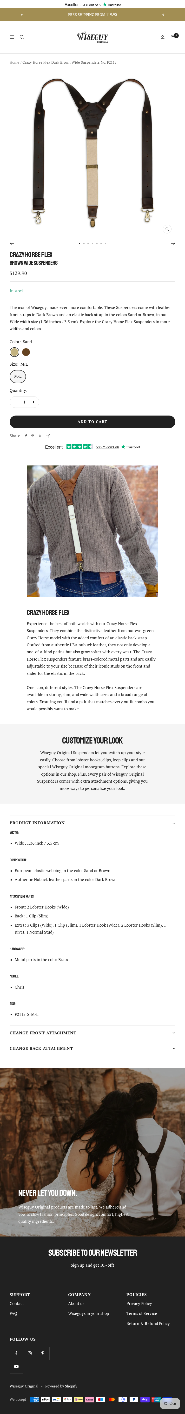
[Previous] (12, 243)
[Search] (22, 37)
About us (76, 1303)
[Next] (173, 243)
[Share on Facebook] (26, 435)
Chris (19, 987)
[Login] (162, 37)
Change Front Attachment (43, 1033)
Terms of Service (141, 1313)
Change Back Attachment (41, 1048)
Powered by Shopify (61, 1386)
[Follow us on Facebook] (16, 1353)
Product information (37, 823)
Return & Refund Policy (148, 1323)
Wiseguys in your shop (88, 1313)
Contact (17, 1303)
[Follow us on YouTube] (16, 1366)
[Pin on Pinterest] (32, 435)
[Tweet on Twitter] (40, 435)
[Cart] (173, 37)
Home (14, 62)
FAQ (13, 1313)
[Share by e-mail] (48, 435)
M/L (17, 376)
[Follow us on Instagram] (29, 1353)
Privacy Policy (139, 1303)
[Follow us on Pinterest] (42, 1353)
